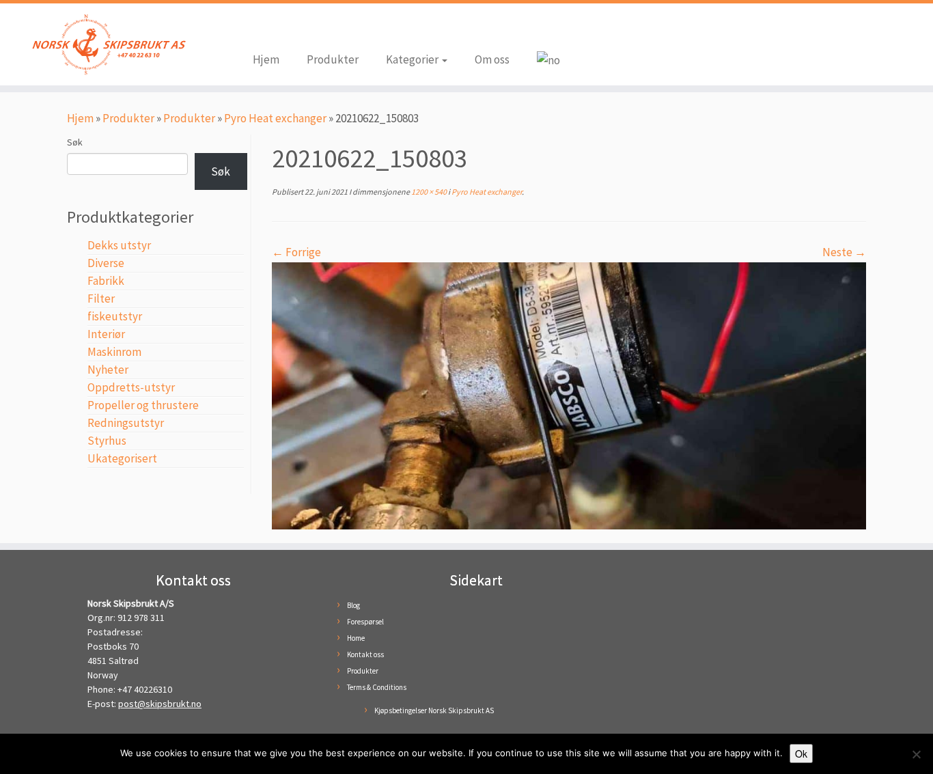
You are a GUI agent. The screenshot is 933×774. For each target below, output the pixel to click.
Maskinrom (114, 351)
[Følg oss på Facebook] (263, 28)
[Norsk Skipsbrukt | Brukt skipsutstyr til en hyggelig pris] (107, 44)
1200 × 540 (428, 191)
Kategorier (413, 59)
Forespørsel (365, 621)
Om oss (492, 59)
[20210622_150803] (569, 394)
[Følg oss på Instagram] (283, 28)
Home (356, 638)
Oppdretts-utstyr (131, 387)
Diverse (105, 263)
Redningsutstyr (125, 422)
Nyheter (107, 369)
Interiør (106, 334)
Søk (75, 142)
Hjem (266, 59)
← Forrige (296, 252)
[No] (916, 754)
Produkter (333, 59)
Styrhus (106, 440)
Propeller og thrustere (143, 405)
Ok (801, 753)
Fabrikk (105, 280)
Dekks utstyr (119, 245)
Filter (101, 298)
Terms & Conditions (376, 687)
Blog (353, 605)
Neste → (844, 252)
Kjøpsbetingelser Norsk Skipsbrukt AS (434, 710)
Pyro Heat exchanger (275, 118)
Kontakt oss (365, 654)
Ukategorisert (122, 458)
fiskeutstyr (114, 316)
